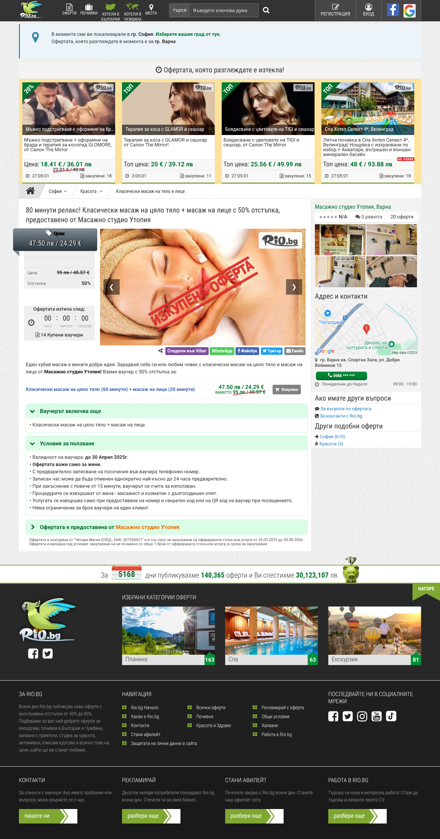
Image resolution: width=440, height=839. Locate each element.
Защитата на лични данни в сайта (163, 743)
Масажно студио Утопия (148, 527)
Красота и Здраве (213, 725)
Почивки (89, 13)
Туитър (274, 351)
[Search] (266, 10)
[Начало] (32, 191)
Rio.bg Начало (144, 708)
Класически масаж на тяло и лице (150, 191)
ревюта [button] (372, 217)
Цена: (59, 234)
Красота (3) (330, 444)
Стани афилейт (145, 734)
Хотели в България (110, 16)
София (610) (332, 436)
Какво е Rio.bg (144, 716)
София (55, 191)
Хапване (269, 725)
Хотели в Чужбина (133, 16)
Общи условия (275, 716)
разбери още (143, 815)
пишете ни (37, 815)
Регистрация (335, 14)
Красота (89, 191)
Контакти (139, 725)
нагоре (426, 589)
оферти (402, 217)
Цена (32, 272)
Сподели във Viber (186, 351)
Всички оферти (210, 708)
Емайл (297, 351)
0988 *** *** (343, 375)
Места (151, 13)
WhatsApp (222, 351)
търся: (180, 10)
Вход (368, 14)
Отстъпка (37, 283)
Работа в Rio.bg (276, 734)
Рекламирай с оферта (282, 708)
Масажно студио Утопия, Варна (353, 207)
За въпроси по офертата (345, 409)
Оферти (69, 13)
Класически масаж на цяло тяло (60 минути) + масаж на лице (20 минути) (110, 389)
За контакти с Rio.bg (340, 416)
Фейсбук (248, 351)
